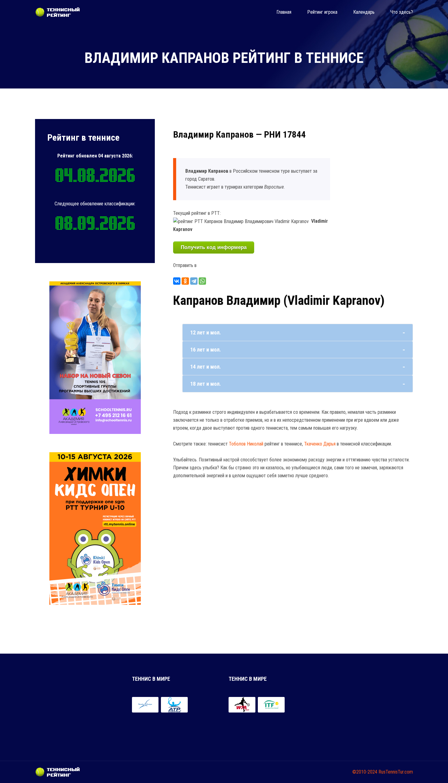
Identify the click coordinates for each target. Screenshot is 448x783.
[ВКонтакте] (176, 281)
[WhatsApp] (202, 281)
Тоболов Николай (246, 444)
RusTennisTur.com (396, 772)
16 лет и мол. (205, 349)
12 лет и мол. (205, 332)
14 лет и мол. (205, 366)
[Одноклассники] (185, 281)
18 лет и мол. (205, 384)
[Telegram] (193, 281)
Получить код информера (214, 247)
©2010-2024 (364, 772)
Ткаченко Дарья (320, 444)
